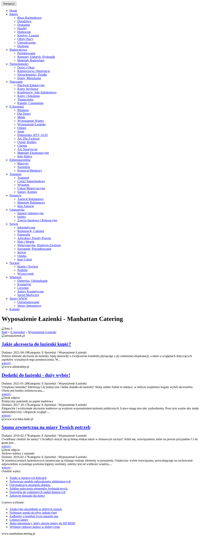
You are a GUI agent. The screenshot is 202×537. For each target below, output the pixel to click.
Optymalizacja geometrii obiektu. (30, 485)
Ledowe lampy (18, 519)
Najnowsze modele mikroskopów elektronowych (40, 481)
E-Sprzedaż (17, 332)
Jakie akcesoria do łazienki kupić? (36, 344)
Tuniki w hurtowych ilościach (28, 478)
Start (4, 332)
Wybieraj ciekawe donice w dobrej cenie (34, 527)
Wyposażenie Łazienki (42, 332)
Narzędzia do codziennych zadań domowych (37, 492)
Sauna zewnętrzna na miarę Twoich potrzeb (46, 427)
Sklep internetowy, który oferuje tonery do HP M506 (42, 523)
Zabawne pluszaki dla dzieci (27, 495)
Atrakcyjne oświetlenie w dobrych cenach (35, 509)
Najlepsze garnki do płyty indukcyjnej (33, 512)
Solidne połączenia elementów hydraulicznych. (38, 488)
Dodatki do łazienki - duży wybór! (36, 375)
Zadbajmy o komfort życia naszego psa (33, 516)
